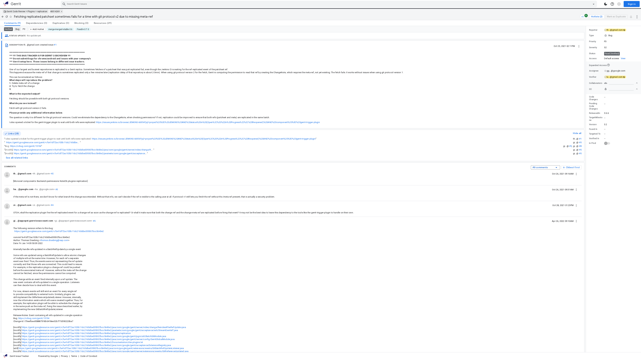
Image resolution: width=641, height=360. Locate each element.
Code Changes (593, 98)
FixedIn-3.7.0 (83, 29)
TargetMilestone (595, 118)
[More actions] (637, 16)
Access (593, 58)
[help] (612, 4)
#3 (56, 189)
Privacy (64, 356)
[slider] (586, 189)
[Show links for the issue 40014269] (61, 11)
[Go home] (3, 17)
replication (42, 11)
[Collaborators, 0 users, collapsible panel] (621, 83)
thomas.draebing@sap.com (54, 240)
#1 (55, 45)
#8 (580, 146)
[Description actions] (579, 46)
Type (591, 35)
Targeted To (594, 134)
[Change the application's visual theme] (605, 4)
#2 (52, 173)
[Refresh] (7, 17)
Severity (593, 47)
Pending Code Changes (593, 106)
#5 (580, 142)
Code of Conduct (88, 356)
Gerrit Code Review (16, 11)
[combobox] (329, 4)
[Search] (64, 4)
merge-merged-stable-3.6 (60, 29)
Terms (74, 356)
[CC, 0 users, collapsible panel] (621, 89)
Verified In (594, 138)
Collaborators (595, 83)
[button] (613, 35)
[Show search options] (594, 4)
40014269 (55, 11)
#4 (52, 205)
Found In (593, 129)
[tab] (12, 23)
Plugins (31, 11)
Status (592, 53)
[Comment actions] (576, 173)
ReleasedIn (594, 113)
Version (593, 124)
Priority (592, 41)
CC (590, 89)
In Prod (592, 143)
